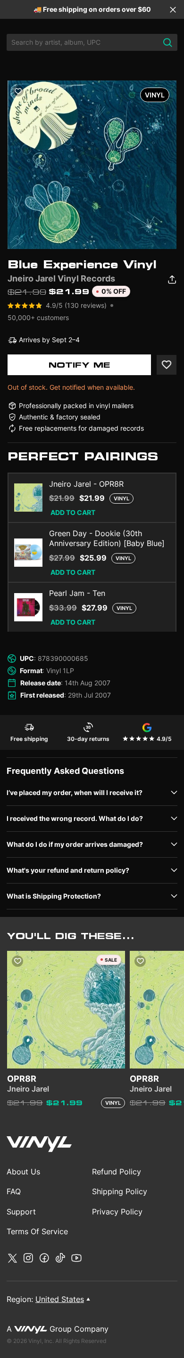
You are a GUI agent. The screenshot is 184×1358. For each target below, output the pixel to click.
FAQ (14, 1191)
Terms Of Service (37, 1231)
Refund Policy (116, 1171)
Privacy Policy (117, 1211)
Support (21, 1211)
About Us (23, 1171)
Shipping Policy (119, 1191)
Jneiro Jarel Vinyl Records (61, 278)
